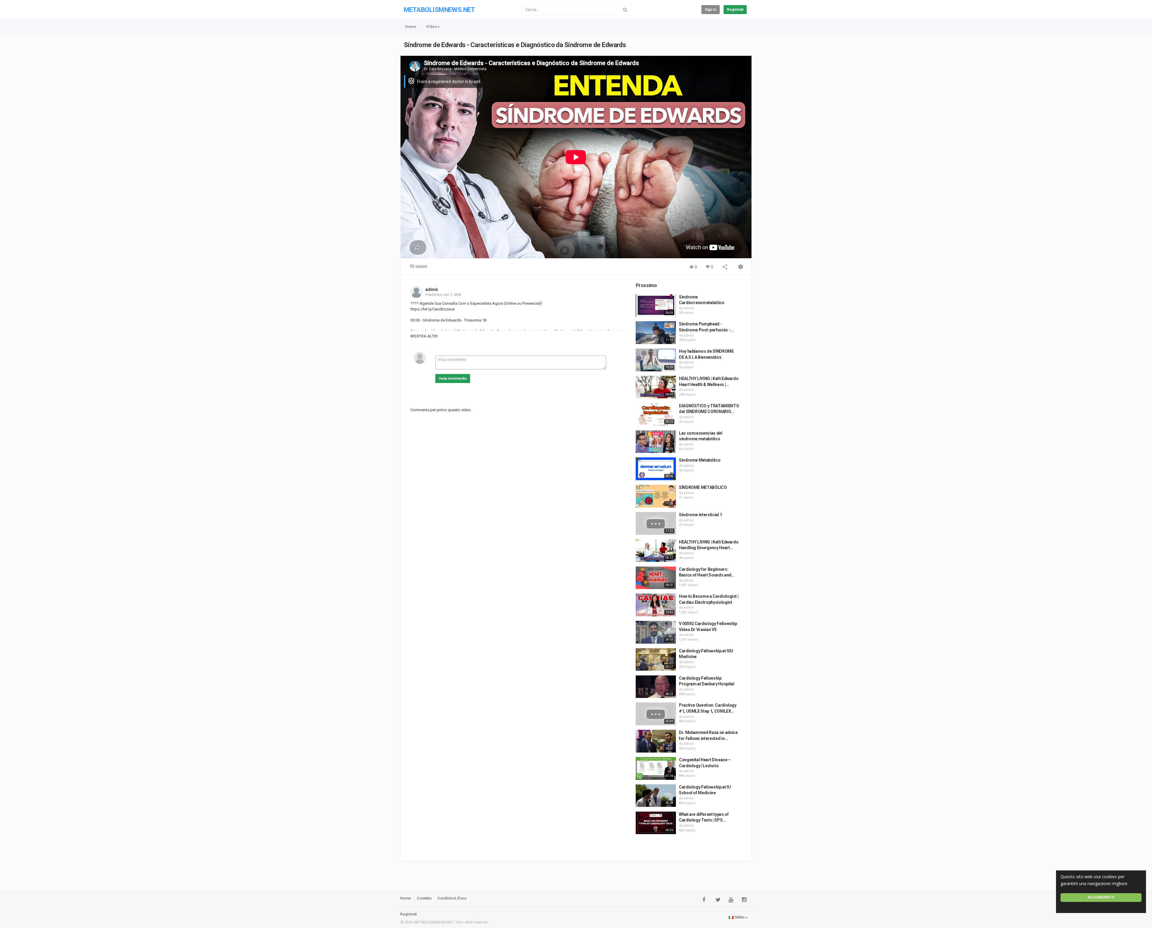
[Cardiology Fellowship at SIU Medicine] (656, 659)
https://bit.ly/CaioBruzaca (432, 309)
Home (410, 26)
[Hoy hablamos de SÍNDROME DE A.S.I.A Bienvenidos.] (656, 360)
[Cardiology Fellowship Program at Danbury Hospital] (656, 686)
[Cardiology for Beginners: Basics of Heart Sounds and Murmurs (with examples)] (656, 578)
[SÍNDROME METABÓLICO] (656, 496)
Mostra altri (424, 336)
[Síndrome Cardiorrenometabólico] (656, 305)
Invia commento (453, 378)
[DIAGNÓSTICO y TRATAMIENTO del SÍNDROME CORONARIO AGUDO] (656, 414)
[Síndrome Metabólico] (656, 468)
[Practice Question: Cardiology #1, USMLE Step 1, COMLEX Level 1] (656, 713)
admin (431, 289)
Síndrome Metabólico (699, 460)
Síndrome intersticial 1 (700, 514)
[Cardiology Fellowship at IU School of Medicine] (656, 795)
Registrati (735, 9)
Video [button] (431, 26)
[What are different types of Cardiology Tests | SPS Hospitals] (656, 823)
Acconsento (1101, 897)
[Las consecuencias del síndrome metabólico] (656, 441)
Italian (739, 917)
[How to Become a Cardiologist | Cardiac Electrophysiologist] (656, 605)
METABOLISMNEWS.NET (439, 9)
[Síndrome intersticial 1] (656, 523)
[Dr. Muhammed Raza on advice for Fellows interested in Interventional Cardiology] (656, 741)
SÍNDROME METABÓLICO (703, 487)
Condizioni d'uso (451, 898)
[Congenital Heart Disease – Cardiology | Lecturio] (656, 768)
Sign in (710, 9)
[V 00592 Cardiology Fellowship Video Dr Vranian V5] (656, 632)
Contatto (424, 898)
